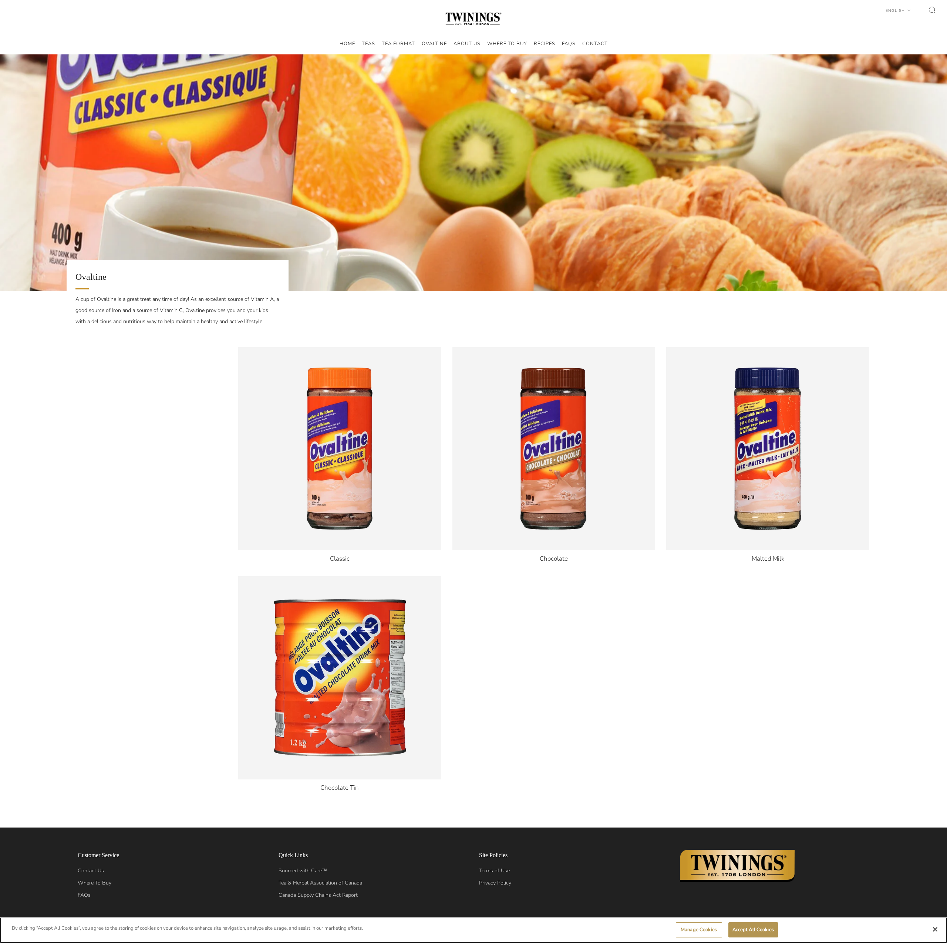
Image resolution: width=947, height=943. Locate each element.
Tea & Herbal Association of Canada (320, 882)
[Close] (935, 929)
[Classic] (339, 448)
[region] (473, 930)
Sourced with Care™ (303, 870)
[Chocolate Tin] (339, 677)
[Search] (932, 10)
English (896, 10)
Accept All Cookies (753, 929)
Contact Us (91, 870)
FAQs (84, 895)
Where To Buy (94, 882)
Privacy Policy (495, 882)
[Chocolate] (554, 448)
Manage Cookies (699, 929)
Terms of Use (494, 870)
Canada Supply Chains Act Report (318, 895)
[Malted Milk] (767, 448)
